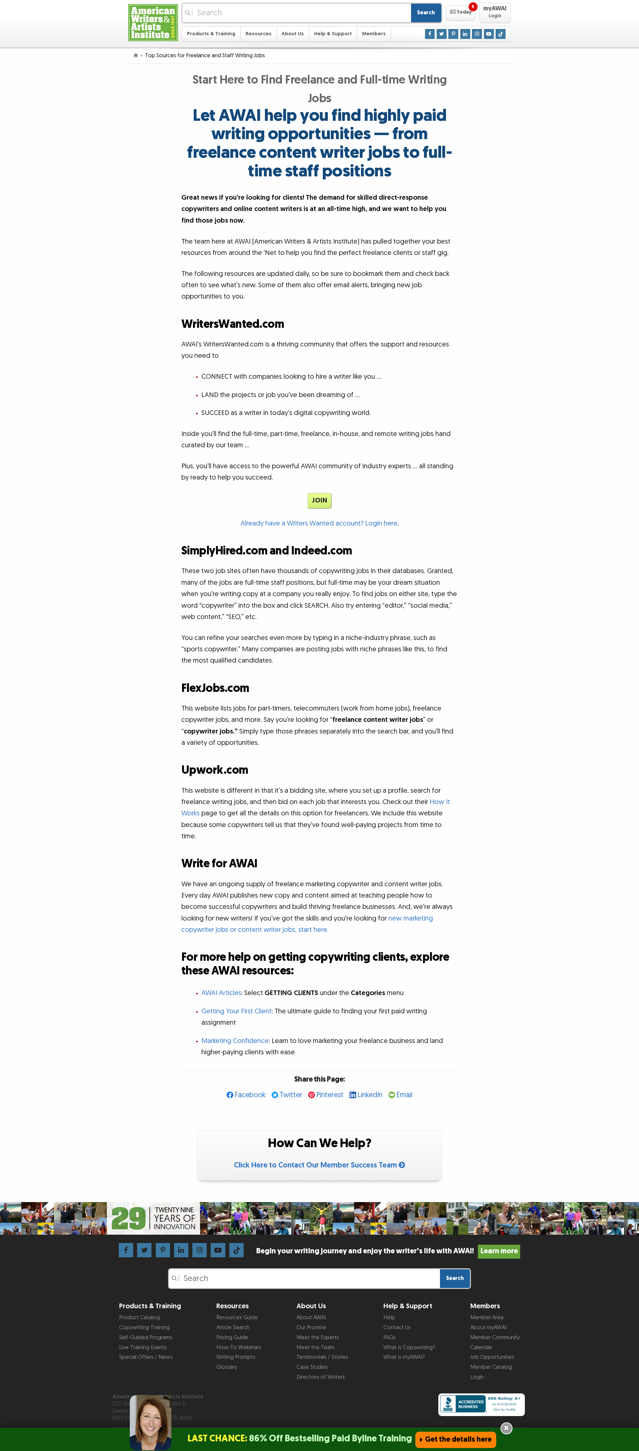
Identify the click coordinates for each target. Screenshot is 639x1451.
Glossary (226, 1367)
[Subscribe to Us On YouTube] (489, 33)
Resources (259, 34)
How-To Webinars (238, 1347)
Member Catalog (491, 1367)
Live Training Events (143, 1347)
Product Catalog (139, 1317)
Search (426, 12)
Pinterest (329, 1095)
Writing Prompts (235, 1357)
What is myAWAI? (404, 1357)
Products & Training (211, 34)
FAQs (389, 1337)
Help (389, 1317)
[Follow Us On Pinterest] (453, 33)
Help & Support (333, 34)
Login (477, 1377)
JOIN (319, 500)
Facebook (250, 1095)
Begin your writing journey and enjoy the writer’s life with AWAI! (387, 1251)
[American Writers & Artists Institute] (153, 22)
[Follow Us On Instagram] (477, 33)
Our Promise (311, 1327)
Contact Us (397, 1327)
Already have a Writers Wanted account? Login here (319, 523)
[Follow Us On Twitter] (442, 33)
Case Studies (312, 1367)
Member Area (487, 1317)
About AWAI (311, 1317)
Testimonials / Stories (322, 1357)
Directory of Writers (321, 1377)
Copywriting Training (144, 1327)
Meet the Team (315, 1347)
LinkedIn (369, 1095)
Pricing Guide (232, 1337)
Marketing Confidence (235, 1041)
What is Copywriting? (409, 1347)
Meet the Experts (318, 1337)
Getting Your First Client (236, 1011)
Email (404, 1095)
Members (374, 34)
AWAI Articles (221, 993)
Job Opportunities (492, 1357)
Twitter (291, 1095)
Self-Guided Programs (145, 1337)
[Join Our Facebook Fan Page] (430, 33)
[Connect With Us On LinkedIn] (465, 33)
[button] (461, 13)
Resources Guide (237, 1317)
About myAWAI (488, 1327)
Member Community (495, 1337)
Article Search (233, 1327)
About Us (293, 34)
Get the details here (458, 1439)
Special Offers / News (146, 1357)
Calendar (481, 1347)
